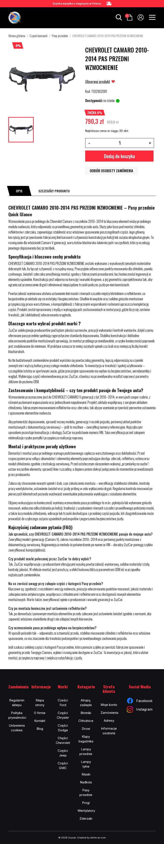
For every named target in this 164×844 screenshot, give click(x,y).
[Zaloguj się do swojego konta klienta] (141, 19)
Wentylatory (86, 811)
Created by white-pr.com (91, 837)
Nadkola (86, 782)
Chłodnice (85, 721)
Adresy (109, 720)
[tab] (19, 191)
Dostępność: (94, 100)
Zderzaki (85, 818)
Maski (86, 774)
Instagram (144, 709)
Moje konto (109, 705)
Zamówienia (109, 713)
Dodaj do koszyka (119, 156)
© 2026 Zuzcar (67, 837)
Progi (86, 803)
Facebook (144, 701)
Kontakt (39, 721)
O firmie (39, 713)
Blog (40, 729)
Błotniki (86, 713)
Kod (87, 91)
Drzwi (86, 729)
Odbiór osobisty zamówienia (111, 170)
